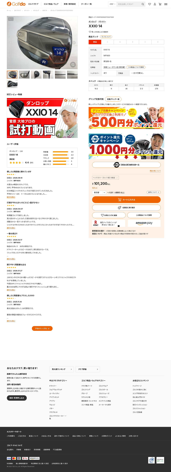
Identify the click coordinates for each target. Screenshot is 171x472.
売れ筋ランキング (58, 369)
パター (51, 408)
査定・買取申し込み (16, 398)
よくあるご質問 (120, 436)
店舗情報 (47, 450)
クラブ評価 (82, 369)
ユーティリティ (54, 393)
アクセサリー (103, 397)
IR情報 (19, 450)
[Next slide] (74, 43)
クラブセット (53, 412)
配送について (33, 436)
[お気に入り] (109, 215)
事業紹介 (27, 450)
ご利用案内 (11, 436)
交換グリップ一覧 (113, 99)
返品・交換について (79, 436)
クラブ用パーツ (86, 386)
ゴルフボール (103, 390)
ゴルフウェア (103, 386)
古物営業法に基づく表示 (60, 463)
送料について (152, 192)
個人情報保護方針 (22, 463)
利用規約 (10, 463)
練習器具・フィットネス (89, 401)
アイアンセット (54, 397)
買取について (94, 436)
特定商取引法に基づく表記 (40, 463)
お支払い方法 (46, 436)
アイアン (52, 401)
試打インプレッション (140, 405)
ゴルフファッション (139, 408)
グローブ (84, 393)
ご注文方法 (22, 436)
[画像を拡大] (73, 64)
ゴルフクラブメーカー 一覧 (57, 417)
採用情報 (37, 450)
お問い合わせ (133, 436)
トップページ (137, 386)
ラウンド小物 (85, 397)
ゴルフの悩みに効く (139, 390)
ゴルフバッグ (85, 390)
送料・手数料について (61, 436)
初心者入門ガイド (139, 397)
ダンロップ (92, 21)
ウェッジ (52, 405)
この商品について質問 (136, 67)
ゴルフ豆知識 (137, 412)
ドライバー (102, 21)
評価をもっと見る (41, 328)
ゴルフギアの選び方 (140, 401)
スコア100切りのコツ (140, 393)
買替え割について (155, 171)
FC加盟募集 (57, 450)
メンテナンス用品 (105, 401)
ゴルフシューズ (104, 393)
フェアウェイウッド (55, 390)
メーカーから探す (105, 405)
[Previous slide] (10, 43)
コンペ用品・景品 (87, 405)
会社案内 (10, 450)
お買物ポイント (107, 436)
